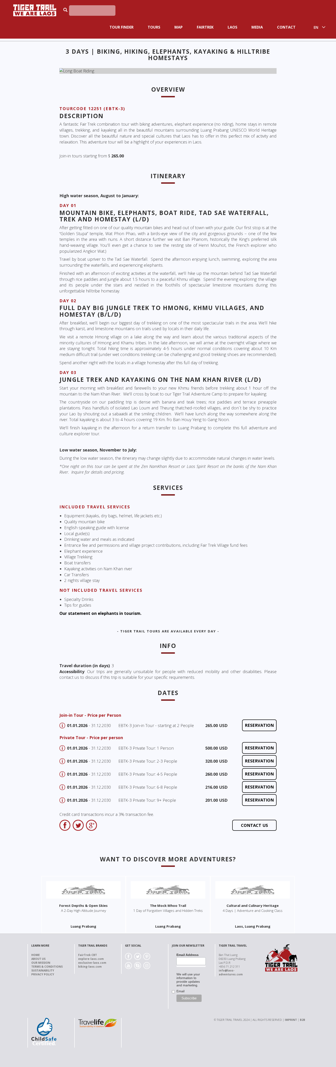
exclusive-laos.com (92, 963)
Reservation (259, 725)
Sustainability (42, 970)
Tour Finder (121, 27)
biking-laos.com (90, 967)
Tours (154, 27)
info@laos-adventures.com (231, 972)
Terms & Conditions (47, 967)
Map (178, 27)
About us (38, 959)
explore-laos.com (91, 959)
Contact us (254, 825)
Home (35, 955)
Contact (286, 27)
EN (316, 27)
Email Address (187, 955)
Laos (232, 27)
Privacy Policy (42, 974)
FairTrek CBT (87, 955)
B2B (302, 1020)
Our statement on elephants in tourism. (100, 613)
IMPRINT (291, 1020)
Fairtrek (205, 27)
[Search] (120, 12)
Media (257, 27)
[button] (75, 71)
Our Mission (40, 963)
